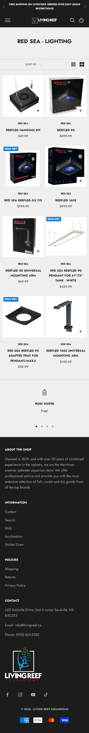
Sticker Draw (14, 544)
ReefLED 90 (66, 130)
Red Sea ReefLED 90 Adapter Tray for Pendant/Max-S (23, 356)
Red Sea (23, 123)
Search (10, 520)
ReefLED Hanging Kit (23, 130)
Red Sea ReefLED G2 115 (23, 200)
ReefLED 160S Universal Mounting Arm (65, 353)
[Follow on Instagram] (20, 694)
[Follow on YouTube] (33, 694)
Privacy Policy (15, 585)
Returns (10, 577)
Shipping (11, 568)
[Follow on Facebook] (7, 694)
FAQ (8, 528)
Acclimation (13, 536)
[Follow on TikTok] (46, 694)
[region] (44, 403)
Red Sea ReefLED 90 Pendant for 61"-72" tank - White (66, 275)
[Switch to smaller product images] (82, 64)
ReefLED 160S (65, 200)
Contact (10, 511)
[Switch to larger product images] (73, 64)
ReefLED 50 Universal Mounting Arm (23, 273)
